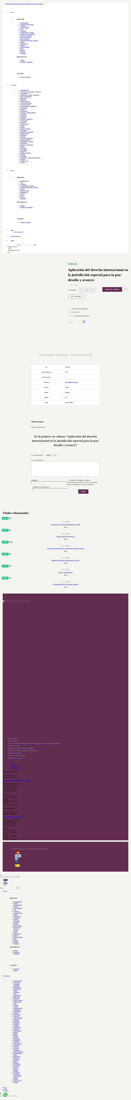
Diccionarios (23, 111)
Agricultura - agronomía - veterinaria (30, 92)
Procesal (22, 50)
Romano (22, 52)
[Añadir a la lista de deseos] (125, 289)
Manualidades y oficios (26, 141)
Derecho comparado (26, 35)
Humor (22, 127)
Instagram (15, 768)
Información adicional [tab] (53, 355)
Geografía (23, 122)
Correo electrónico (41, 487)
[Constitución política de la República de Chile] (7, 518)
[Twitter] (84, 322)
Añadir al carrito (112, 289)
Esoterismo (23, 116)
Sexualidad (23, 156)
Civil (21, 29)
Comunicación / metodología (28, 106)
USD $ (6, 880)
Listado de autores (25, 77)
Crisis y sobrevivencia (65, 572)
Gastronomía (24, 120)
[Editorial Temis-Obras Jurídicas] (14, 4)
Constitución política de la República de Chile (65, 524)
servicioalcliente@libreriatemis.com (17, 780)
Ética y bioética (24, 39)
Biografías (23, 100)
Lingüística (23, 135)
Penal (21, 48)
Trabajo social (24, 161)
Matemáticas (23, 143)
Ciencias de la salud (25, 103)
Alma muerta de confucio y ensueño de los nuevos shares (65, 548)
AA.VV (65, 527)
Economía (23, 114)
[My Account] (9, 252)
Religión (22, 154)
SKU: (69, 312)
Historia (22, 125)
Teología (22, 159)
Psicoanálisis (23, 149)
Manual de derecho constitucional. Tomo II (65, 560)
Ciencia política (24, 27)
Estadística (23, 117)
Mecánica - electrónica (26, 145)
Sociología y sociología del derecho (30, 157)
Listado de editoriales (26, 62)
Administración (24, 90)
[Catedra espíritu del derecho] (7, 530)
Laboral (22, 45)
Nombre (34, 480)
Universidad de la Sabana (71, 382)
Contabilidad (24, 108)
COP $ (5, 884)
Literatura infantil (25, 140)
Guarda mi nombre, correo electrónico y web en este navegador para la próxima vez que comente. (82, 482)
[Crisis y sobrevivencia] (7, 566)
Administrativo (24, 23)
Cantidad (72, 290)
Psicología (23, 151)
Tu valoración (37, 460)
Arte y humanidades (26, 96)
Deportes (22, 109)
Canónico (23, 26)
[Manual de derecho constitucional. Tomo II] (7, 554)
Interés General (24, 190)
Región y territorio (25, 153)
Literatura (23, 137)
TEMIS (22, 60)
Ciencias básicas (24, 101)
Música (22, 146)
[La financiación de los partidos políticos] (7, 578)
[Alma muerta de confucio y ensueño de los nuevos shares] (8, 542)
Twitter (15, 766)
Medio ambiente (24, 47)
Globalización (24, 124)
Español (67, 392)
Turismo (22, 162)
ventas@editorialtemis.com (13, 817)
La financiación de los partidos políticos (66, 584)
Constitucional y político (27, 32)
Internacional (24, 44)
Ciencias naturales (25, 104)
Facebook (15, 765)
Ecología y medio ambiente (28, 112)
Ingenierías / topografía (26, 132)
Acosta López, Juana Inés (80, 309)
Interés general (24, 133)
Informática (23, 130)
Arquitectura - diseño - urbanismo (29, 95)
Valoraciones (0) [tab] (81, 355)
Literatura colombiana (26, 138)
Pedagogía (23, 148)
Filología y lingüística (26, 119)
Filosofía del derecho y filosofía (29, 40)
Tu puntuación (37, 455)
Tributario (23, 53)
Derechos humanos (25, 37)
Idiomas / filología (25, 129)
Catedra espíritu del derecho (65, 536)
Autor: (70, 309)
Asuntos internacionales (27, 24)
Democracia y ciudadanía (27, 34)
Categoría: (71, 316)
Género (22, 42)
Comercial (23, 31)
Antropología (24, 93)
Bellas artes (23, 98)
